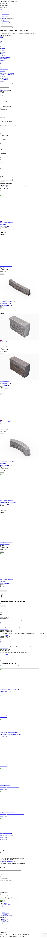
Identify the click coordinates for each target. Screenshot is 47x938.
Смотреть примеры (4, 622)
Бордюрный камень (6, 904)
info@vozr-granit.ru (11, 861)
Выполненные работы (7, 915)
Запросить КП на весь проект (5, 35)
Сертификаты (5, 914)
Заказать (2, 234)
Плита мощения (5, 21)
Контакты (4, 16)
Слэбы (3, 24)
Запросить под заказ (4, 185)
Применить (2, 181)
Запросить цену (3, 591)
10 (2, 597)
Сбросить (6, 91)
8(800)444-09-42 (3, 18)
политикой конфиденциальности (23, 893)
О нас (3, 912)
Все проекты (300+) (4, 839)
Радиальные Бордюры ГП (21, 186)
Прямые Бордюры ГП (11, 186)
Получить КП (9, 18)
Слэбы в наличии (6, 907)
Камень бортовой (6, 22)
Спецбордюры (3, 186)
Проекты (4, 15)
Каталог (4, 12)
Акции (3, 20)
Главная (1, 90)
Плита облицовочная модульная (9, 906)
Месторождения (5, 14)
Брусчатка (4, 23)
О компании (5, 11)
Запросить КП (3, 932)
